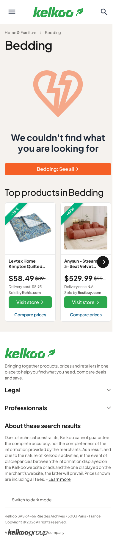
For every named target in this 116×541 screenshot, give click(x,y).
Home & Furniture (20, 32)
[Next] (103, 262)
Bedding (53, 32)
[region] (58, 262)
